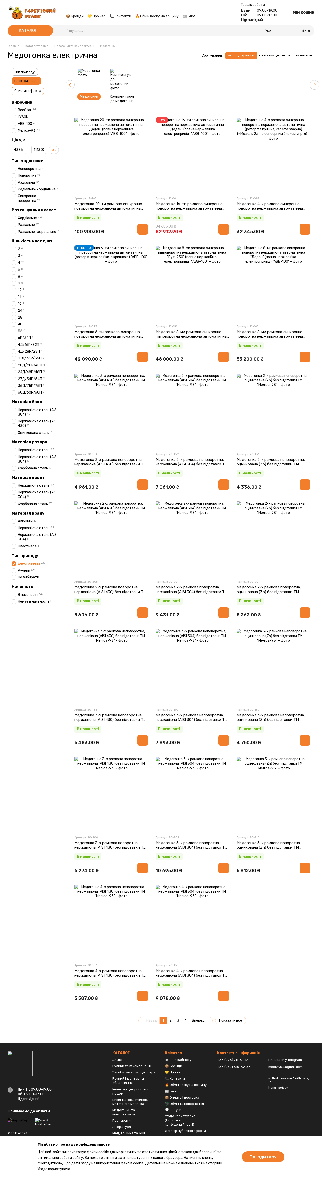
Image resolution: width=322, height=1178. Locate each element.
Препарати (121, 1120)
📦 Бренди (75, 16)
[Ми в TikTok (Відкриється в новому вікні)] (92, 9)
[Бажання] (289, 30)
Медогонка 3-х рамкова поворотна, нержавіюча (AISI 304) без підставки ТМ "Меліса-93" (192, 847)
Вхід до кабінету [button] (178, 1060)
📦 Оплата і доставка (182, 1097)
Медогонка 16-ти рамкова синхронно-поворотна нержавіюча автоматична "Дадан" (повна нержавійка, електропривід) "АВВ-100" (190, 211)
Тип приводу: (24, 72)
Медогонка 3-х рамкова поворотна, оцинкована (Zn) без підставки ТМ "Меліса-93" (269, 847)
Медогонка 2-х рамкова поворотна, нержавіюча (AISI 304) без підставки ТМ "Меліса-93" (192, 592)
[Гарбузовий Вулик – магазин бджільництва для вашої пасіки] (20, 1063)
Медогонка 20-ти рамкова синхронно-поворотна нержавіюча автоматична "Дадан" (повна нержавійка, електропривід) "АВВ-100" (109, 211)
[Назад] (70, 84)
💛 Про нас (97, 16)
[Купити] (142, 229)
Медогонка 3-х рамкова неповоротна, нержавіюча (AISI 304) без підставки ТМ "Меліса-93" (192, 720)
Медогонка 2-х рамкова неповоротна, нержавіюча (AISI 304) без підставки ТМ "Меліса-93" (192, 464)
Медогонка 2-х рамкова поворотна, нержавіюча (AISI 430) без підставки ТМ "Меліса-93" (110, 592)
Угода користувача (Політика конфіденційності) (180, 1120)
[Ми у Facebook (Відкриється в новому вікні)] (68, 9)
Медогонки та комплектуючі (123, 1112)
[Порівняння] (281, 30)
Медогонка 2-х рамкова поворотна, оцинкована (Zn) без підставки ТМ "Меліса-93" (269, 592)
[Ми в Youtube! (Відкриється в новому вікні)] (74, 9)
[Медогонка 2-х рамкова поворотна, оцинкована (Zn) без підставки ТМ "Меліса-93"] (273, 538)
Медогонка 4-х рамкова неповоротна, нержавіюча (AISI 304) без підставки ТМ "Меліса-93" (192, 975)
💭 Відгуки (173, 1110)
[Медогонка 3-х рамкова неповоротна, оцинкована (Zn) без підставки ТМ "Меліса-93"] (273, 666)
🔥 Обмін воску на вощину (157, 16)
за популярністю (240, 55)
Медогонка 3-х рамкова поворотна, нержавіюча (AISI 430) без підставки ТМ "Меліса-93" (110, 847)
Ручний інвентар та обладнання (128, 1081)
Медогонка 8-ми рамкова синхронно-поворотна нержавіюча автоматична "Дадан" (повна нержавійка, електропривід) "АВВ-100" (270, 339)
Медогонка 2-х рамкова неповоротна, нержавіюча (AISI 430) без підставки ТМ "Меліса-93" (110, 464)
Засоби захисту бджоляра (133, 1072)
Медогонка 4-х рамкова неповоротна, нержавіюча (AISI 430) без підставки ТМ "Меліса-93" (110, 975)
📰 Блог (189, 16)
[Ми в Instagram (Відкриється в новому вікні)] (80, 9)
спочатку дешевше (274, 55)
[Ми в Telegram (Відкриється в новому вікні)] (86, 9)
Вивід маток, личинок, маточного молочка (130, 1102)
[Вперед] (314, 85)
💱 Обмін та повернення (184, 1104)
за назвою (303, 55)
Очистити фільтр (27, 91)
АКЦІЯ (117, 1060)
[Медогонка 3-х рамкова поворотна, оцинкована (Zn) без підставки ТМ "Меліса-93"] (273, 793)
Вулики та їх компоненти (132, 1066)
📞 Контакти (120, 16)
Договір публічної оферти (185, 1131)
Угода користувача (54, 1169)
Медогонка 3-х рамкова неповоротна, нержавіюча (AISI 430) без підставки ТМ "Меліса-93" (110, 720)
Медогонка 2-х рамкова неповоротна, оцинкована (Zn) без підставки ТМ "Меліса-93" (271, 464)
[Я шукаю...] (62, 31)
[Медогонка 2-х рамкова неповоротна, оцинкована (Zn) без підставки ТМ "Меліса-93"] (273, 410)
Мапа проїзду (278, 1087)
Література (121, 1127)
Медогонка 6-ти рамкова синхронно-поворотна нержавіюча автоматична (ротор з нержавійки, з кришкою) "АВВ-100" (108, 339)
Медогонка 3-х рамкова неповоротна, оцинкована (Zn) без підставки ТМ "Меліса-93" (271, 720)
